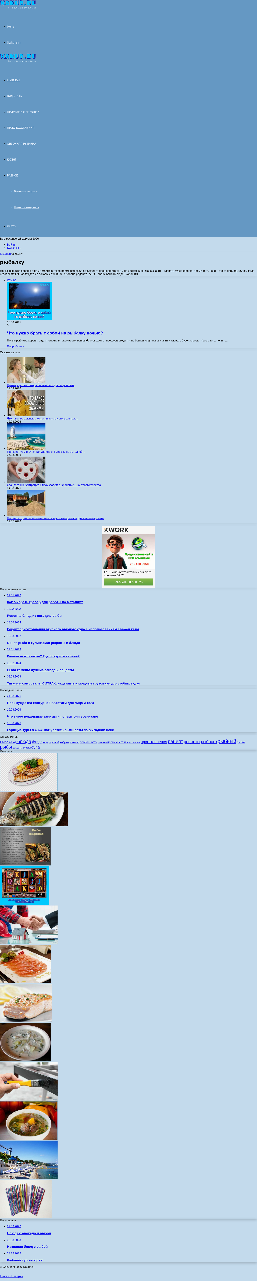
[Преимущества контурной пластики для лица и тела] (26, 382)
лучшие (74, 742)
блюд (13, 742)
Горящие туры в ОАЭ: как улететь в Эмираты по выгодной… (46, 451)
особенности (88, 742)
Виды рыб (14, 95)
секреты (17, 747)
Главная (5, 253)
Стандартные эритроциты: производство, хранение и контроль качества (54, 485)
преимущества (117, 742)
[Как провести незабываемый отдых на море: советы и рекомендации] (29, 1178)
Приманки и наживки (23, 111)
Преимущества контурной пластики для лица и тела (40, 385)
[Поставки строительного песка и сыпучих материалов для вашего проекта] (26, 515)
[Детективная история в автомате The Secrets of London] (24, 903)
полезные (102, 742)
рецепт (175, 741)
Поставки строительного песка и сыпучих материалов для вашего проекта (55, 518)
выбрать (64, 742)
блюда (24, 741)
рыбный (226, 741)
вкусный (54, 742)
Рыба (4, 742)
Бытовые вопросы (26, 191)
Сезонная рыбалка (21, 143)
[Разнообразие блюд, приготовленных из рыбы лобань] (34, 825)
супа (35, 747)
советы (27, 747)
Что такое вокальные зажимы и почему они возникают (42, 418)
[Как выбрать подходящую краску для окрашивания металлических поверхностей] (29, 1099)
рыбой (241, 742)
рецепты (192, 741)
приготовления (154, 742)
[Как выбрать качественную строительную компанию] (29, 942)
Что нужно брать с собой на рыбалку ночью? (55, 333)
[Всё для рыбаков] (18, 7)
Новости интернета (26, 207)
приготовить (133, 742)
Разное (12, 175)
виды (45, 742)
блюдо (37, 742)
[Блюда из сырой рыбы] (25, 982)
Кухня (11, 159)
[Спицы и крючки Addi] (26, 1217)
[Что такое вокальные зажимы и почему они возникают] (26, 415)
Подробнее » (15, 346)
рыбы (6, 747)
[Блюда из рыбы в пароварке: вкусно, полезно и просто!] (26, 1021)
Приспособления (20, 127)
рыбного (209, 741)
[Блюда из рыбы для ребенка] (29, 790)
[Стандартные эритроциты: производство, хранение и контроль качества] (26, 481)
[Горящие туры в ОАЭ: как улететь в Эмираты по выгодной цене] (26, 448)
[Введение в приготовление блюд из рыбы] (25, 864)
